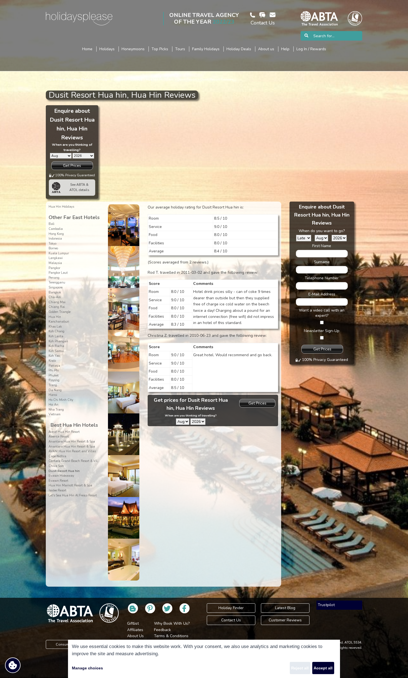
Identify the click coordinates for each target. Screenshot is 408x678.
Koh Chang (56, 331)
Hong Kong (56, 234)
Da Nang (55, 390)
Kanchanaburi (59, 322)
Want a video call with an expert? (321, 313)
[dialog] (204, 659)
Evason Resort (58, 481)
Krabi (52, 361)
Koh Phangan (58, 341)
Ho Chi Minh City (61, 400)
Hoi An (53, 405)
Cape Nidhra (57, 456)
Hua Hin (55, 317)
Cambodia (56, 229)
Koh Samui (56, 351)
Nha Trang (56, 410)
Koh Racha (56, 346)
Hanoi (53, 395)
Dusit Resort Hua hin (64, 471)
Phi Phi (54, 370)
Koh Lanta (56, 336)
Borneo (53, 248)
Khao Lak (55, 327)
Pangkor (54, 268)
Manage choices (87, 668)
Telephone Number (322, 278)
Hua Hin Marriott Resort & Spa (70, 485)
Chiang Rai (57, 307)
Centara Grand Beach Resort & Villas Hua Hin (82, 461)
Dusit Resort (187, 79)
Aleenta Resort (59, 437)
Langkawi (56, 258)
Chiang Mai (57, 302)
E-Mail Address (321, 294)
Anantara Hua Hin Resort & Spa (72, 442)
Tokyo (52, 244)
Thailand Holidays (127, 79)
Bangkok (55, 292)
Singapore (55, 287)
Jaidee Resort (57, 490)
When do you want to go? (322, 230)
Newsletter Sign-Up (321, 330)
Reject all (300, 668)
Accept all (323, 668)
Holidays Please (79, 79)
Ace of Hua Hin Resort (64, 432)
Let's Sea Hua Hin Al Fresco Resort (73, 495)
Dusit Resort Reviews (216, 79)
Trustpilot (326, 604)
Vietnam (55, 414)
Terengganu (57, 282)
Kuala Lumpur (59, 253)
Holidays (102, 79)
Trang (53, 385)
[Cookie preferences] (13, 665)
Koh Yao (54, 356)
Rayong (54, 380)
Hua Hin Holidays (160, 79)
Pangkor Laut (58, 273)
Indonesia (55, 239)
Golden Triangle (59, 312)
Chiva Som (56, 466)
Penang (54, 278)
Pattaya (54, 366)
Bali (51, 224)
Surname (322, 262)
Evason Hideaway (61, 476)
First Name (321, 245)
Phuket (54, 375)
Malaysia (55, 263)
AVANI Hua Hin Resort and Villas (72, 451)
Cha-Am (55, 297)
